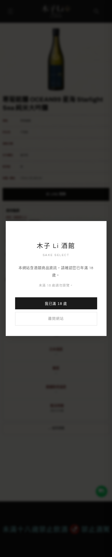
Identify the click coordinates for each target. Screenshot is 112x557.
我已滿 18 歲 (56, 304)
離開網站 (56, 319)
